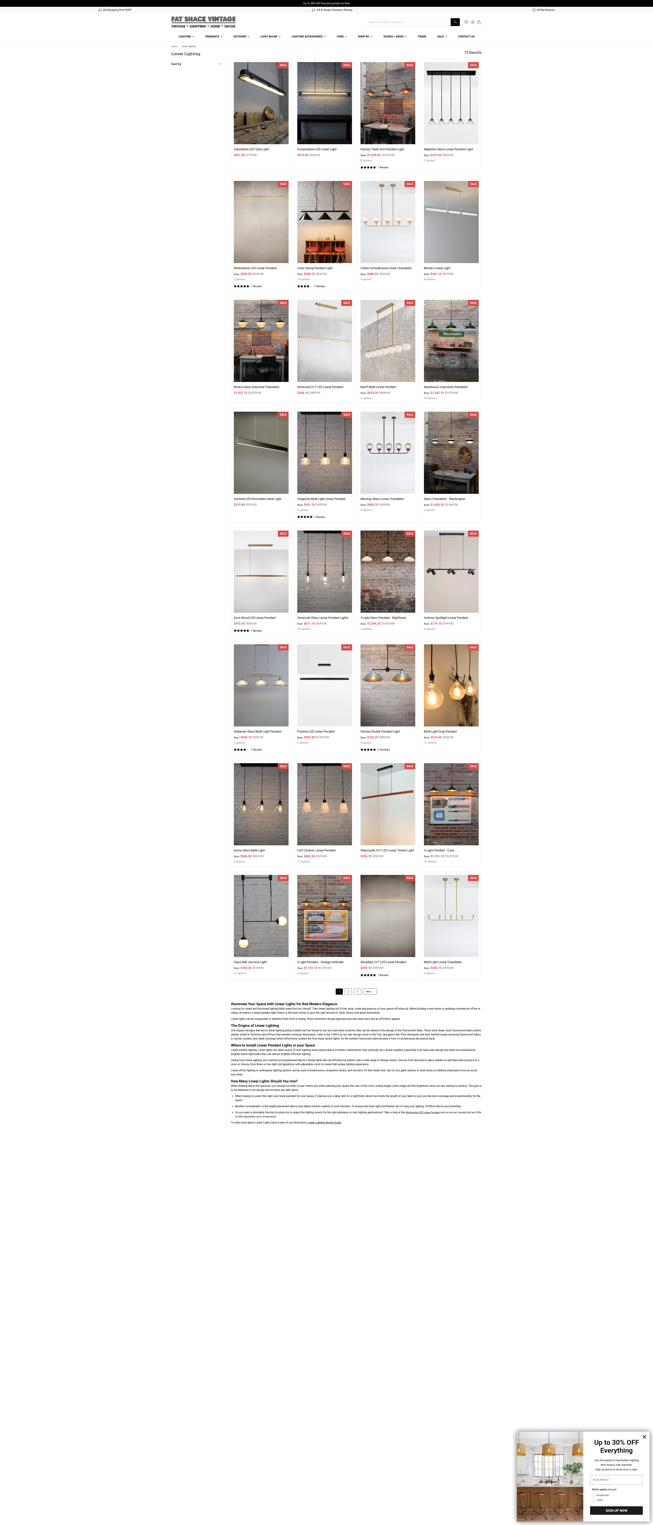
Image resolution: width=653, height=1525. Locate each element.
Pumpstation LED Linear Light (317, 149)
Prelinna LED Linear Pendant (316, 731)
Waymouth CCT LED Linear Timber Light (387, 850)
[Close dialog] (644, 1436)
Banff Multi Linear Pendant (378, 387)
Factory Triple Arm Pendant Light (382, 149)
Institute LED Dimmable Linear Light (257, 499)
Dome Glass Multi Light (249, 850)
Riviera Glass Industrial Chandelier (257, 387)
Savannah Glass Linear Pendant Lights (322, 617)
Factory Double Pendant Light (380, 731)
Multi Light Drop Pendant (440, 731)
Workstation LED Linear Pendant (255, 268)
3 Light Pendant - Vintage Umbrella (320, 962)
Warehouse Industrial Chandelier (446, 387)
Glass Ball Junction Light (250, 962)
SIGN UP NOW (616, 1511)
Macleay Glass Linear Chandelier (382, 499)
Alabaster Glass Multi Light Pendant (257, 731)
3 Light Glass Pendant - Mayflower (383, 617)
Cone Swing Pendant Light (315, 268)
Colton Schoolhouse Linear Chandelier (386, 268)
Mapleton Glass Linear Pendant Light (448, 149)
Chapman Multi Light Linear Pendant (321, 499)
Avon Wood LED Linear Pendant (255, 617)
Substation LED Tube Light (251, 149)
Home (174, 46)
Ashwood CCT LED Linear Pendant (320, 387)
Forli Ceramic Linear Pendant (316, 850)
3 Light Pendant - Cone (439, 850)
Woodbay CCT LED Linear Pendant (383, 962)
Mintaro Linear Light (437, 268)
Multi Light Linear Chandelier (443, 962)
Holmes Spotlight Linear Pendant (446, 617)
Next (368, 991)
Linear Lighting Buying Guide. (324, 1122)
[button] (479, 22)
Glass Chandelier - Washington (444, 499)
